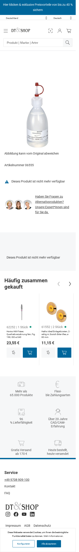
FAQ (7, 493)
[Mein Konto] (59, 31)
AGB (27, 525)
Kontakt (9, 486)
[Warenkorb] (70, 31)
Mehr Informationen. (54, 536)
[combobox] (27, 18)
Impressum (13, 525)
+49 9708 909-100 (16, 479)
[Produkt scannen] (50, 31)
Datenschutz (42, 525)
